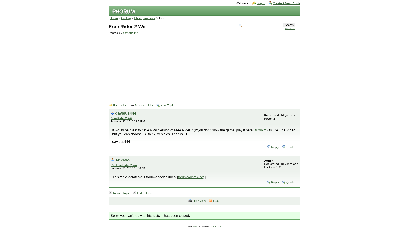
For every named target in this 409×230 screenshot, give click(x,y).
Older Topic (145, 193)
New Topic (167, 105)
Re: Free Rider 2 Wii (124, 165)
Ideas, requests (144, 18)
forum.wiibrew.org (191, 177)
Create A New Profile (286, 3)
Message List (144, 105)
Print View (199, 201)
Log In (261, 3)
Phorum (217, 226)
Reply (275, 147)
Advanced (290, 28)
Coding (126, 18)
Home (114, 18)
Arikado (122, 160)
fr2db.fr (260, 130)
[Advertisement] (202, 66)
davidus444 (130, 32)
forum (195, 226)
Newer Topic (121, 193)
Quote (290, 147)
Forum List (120, 105)
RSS (216, 201)
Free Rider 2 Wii (121, 118)
